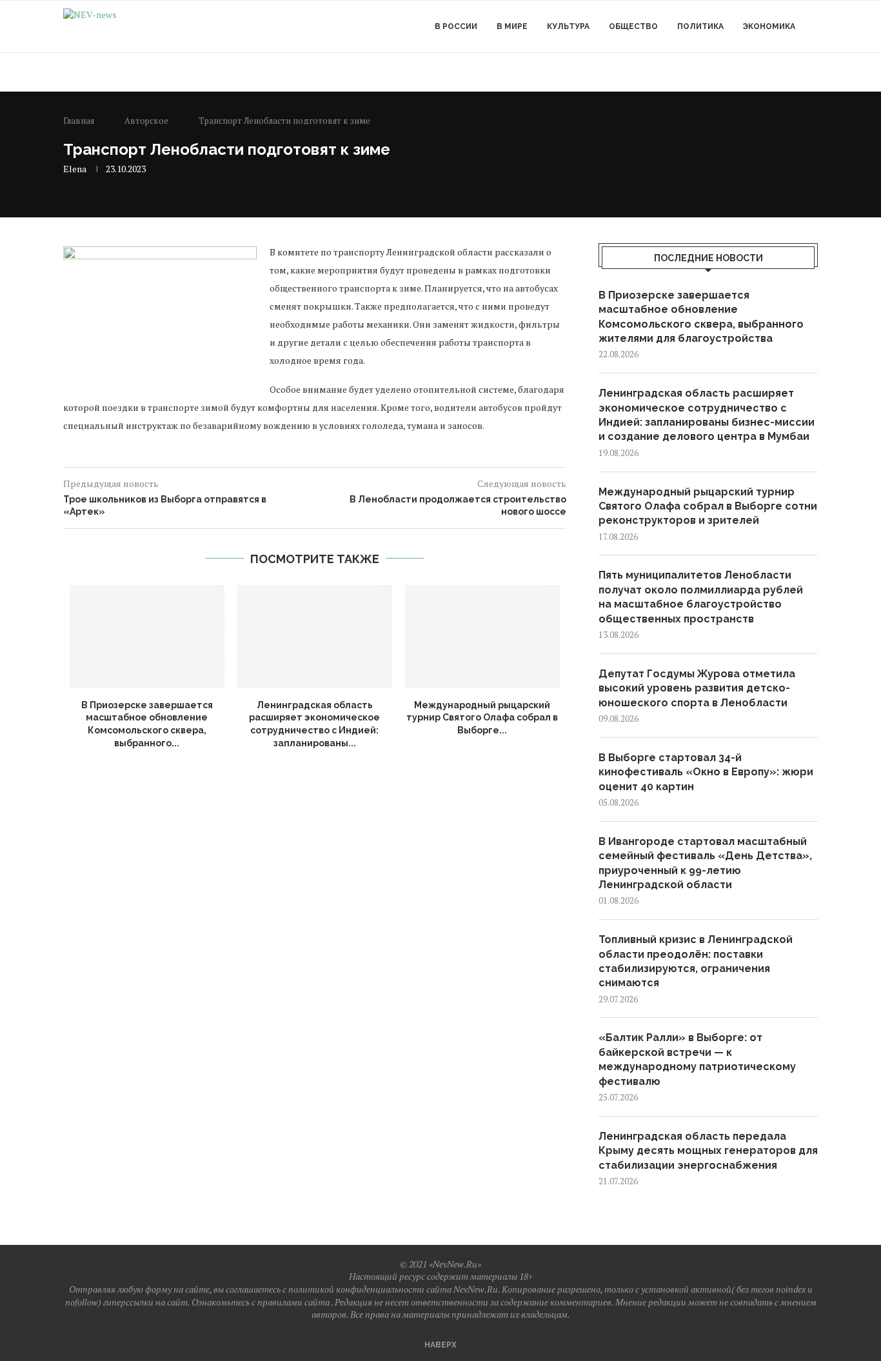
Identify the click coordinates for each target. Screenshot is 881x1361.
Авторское (146, 120)
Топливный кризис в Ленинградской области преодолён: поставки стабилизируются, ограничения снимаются (696, 961)
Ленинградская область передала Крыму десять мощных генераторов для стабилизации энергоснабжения (708, 1150)
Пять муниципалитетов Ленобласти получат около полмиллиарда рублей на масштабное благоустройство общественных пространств (701, 596)
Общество (633, 26)
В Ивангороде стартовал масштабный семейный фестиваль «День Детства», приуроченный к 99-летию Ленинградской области (705, 863)
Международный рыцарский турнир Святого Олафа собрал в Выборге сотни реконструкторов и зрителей (708, 506)
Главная (78, 120)
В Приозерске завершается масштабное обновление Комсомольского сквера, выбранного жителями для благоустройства (701, 316)
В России (456, 26)
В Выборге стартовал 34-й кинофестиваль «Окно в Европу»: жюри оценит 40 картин (706, 772)
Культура (568, 26)
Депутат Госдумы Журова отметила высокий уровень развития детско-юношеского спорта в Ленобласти (697, 688)
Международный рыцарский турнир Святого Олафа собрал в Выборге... (482, 717)
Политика (700, 26)
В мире (512, 26)
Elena (74, 169)
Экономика (769, 26)
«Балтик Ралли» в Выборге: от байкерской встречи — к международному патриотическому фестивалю (697, 1059)
